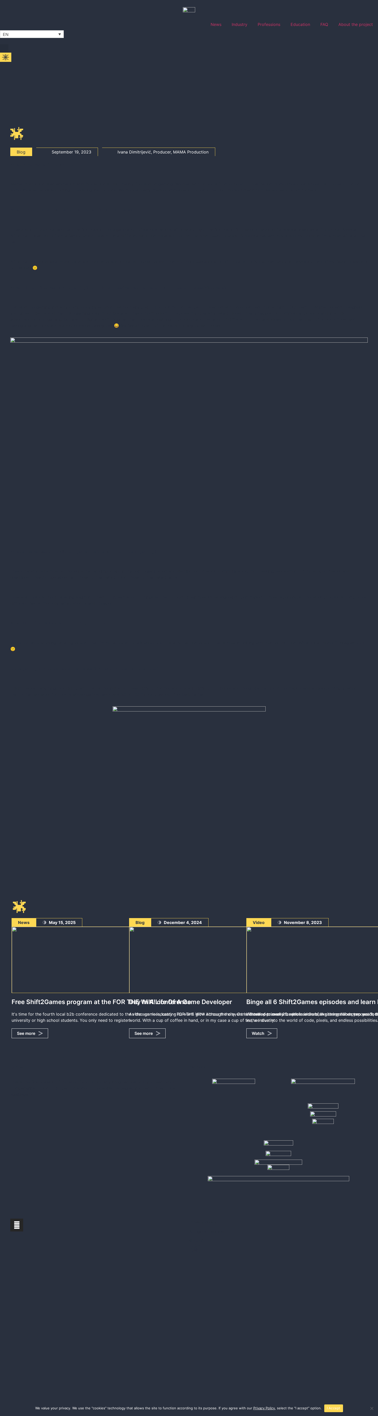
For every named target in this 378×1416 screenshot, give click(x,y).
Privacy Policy (264, 1408)
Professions (269, 24)
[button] (4, 48)
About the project (355, 24)
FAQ (324, 24)
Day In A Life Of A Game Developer (180, 1002)
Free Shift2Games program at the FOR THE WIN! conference (101, 1002)
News (216, 24)
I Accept (333, 1408)
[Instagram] (16, 1225)
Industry (239, 24)
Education (300, 24)
